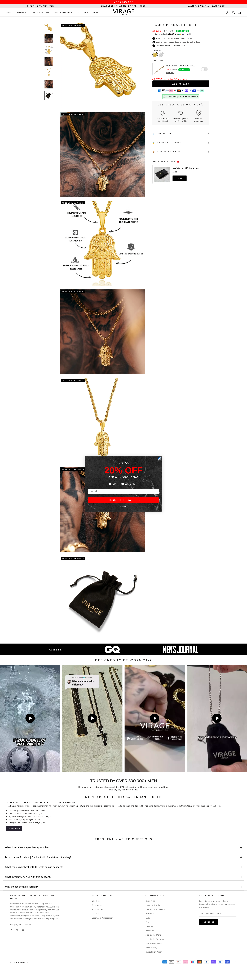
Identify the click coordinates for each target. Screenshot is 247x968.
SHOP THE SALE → (123, 500)
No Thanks (123, 507)
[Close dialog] (159, 458)
